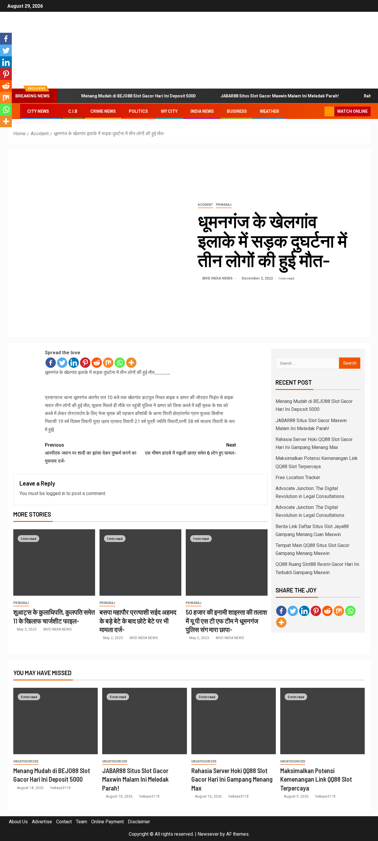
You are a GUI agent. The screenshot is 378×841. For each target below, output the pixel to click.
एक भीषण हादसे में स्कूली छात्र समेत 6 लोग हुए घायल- (190, 449)
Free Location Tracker (298, 477)
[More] (131, 362)
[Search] (319, 111)
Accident (205, 204)
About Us (18, 821)
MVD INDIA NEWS (217, 278)
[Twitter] (62, 362)
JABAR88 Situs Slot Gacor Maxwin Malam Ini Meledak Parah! (280, 96)
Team (81, 821)
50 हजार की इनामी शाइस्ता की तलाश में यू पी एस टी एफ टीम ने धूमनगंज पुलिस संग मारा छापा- (226, 620)
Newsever (208, 834)
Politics (138, 111)
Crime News (103, 111)
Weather (269, 111)
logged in (55, 493)
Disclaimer (139, 821)
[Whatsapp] (120, 362)
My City (169, 111)
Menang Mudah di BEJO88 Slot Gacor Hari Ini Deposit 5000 (138, 96)
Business (237, 111)
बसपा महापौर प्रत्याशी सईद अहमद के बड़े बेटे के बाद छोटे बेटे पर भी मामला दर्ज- (138, 620)
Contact (64, 821)
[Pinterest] (85, 362)
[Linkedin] (74, 362)
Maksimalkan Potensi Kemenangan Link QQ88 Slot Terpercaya (316, 779)
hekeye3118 (60, 788)
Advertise (42, 821)
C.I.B (72, 111)
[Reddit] (97, 362)
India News (202, 111)
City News (38, 111)
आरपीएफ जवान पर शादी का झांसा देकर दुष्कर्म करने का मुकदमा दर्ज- (90, 453)
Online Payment (107, 821)
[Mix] (108, 362)
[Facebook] (50, 362)
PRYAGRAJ (224, 204)
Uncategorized (25, 761)
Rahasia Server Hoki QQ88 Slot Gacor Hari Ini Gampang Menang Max (232, 779)
